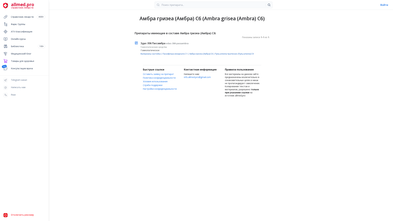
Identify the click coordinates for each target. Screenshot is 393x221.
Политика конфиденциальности (159, 77)
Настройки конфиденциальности (160, 88)
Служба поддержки (152, 85)
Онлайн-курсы (18, 38)
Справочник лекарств (27, 16)
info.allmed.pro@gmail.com (197, 77)
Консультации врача (22, 68)
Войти (384, 5)
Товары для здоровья (22, 61)
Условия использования (155, 81)
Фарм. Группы (18, 24)
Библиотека (27, 46)
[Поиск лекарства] (269, 5)
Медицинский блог (21, 53)
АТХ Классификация (21, 31)
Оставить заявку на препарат (158, 74)
